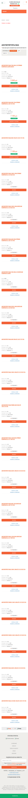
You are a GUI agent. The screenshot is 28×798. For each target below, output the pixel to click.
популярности (13, 50)
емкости (5, 53)
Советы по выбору (14, 748)
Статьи (14, 750)
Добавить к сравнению (14, 91)
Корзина (15, 8)
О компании (14, 743)
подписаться (14, 767)
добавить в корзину (14, 86)
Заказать (14, 190)
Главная (3, 20)
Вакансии (14, 753)
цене (19, 50)
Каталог (5, 11)
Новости (14, 745)
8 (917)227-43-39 (14, 772)
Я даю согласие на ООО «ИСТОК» (14, 764)
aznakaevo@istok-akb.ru (14, 774)
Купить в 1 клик (15, 89)
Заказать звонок (14, 5)
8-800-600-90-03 (14, 2)
